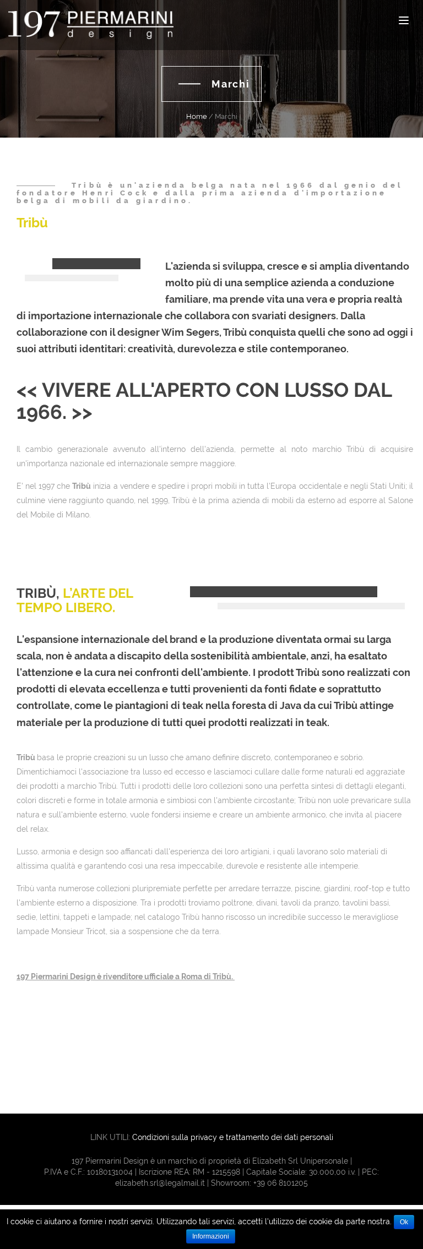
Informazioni (210, 1236)
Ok (404, 1222)
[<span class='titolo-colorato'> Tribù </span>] (71, 278)
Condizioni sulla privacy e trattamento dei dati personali (232, 1137)
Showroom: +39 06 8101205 (259, 1183)
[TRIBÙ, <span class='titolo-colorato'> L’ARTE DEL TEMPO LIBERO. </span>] (311, 606)
